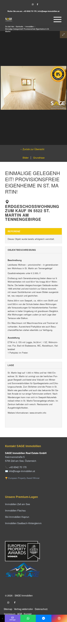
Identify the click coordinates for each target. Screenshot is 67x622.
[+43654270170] (28, 618)
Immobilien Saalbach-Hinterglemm (23, 523)
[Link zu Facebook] (37, 4)
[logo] (28, 19)
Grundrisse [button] (39, 157)
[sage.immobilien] (43, 618)
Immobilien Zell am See (17, 504)
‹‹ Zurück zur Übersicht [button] (32, 149)
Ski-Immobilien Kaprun (17, 516)
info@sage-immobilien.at (49, 11)
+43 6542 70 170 (29, 11)
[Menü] (56, 19)
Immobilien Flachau (15, 510)
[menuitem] (56, 19)
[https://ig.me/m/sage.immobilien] (59, 618)
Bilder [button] (26, 157)
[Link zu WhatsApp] (32, 4)
